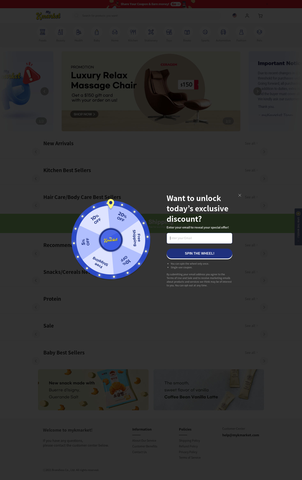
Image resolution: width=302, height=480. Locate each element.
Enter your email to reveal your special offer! (198, 227)
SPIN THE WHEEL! (199, 253)
